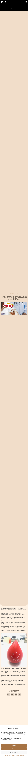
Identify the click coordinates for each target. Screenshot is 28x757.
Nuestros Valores (18, 9)
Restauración (10, 9)
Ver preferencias (14, 752)
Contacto (25, 9)
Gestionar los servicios (6, 741)
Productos (14, 6)
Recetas (20, 6)
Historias (25, 6)
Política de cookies (7, 755)
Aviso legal (22, 755)
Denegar (14, 748)
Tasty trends (8, 6)
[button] (26, 728)
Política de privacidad (15, 755)
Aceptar (14, 745)
